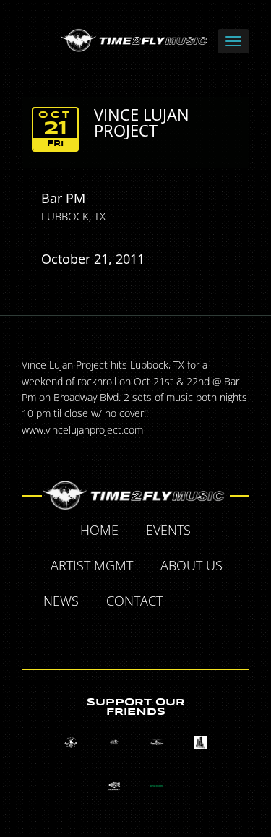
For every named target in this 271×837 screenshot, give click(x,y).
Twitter (226, 602)
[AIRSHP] (114, 786)
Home (99, 529)
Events (168, 529)
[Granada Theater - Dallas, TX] (201, 743)
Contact (134, 600)
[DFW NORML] (157, 786)
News (61, 600)
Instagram (153, 635)
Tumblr (120, 635)
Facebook (192, 602)
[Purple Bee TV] (70, 743)
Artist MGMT (92, 565)
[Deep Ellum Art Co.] (157, 743)
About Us (191, 565)
